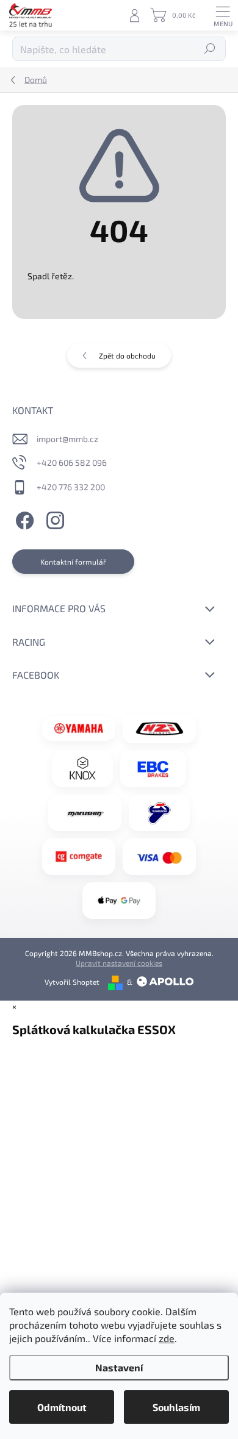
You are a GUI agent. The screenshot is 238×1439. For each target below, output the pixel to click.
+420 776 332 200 (71, 487)
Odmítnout (62, 1407)
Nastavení (119, 1367)
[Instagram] (53, 519)
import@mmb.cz (67, 439)
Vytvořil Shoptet (72, 981)
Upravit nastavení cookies (119, 963)
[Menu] (222, 15)
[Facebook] (23, 519)
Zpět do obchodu (127, 355)
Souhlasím (176, 1407)
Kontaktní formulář (73, 561)
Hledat (210, 49)
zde (167, 1338)
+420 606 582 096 (72, 462)
